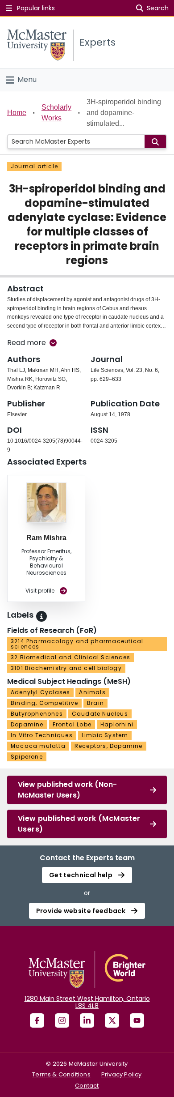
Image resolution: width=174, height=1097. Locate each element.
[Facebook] (37, 1020)
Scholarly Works (56, 112)
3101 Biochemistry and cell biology (66, 668)
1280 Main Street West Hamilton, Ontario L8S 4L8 (87, 1002)
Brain (95, 703)
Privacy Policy (121, 1074)
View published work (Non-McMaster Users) (67, 789)
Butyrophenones (37, 713)
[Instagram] (62, 1020)
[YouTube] (137, 1020)
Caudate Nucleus (100, 713)
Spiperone (27, 756)
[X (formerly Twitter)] (112, 1020)
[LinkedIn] (87, 1020)
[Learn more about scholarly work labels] (41, 616)
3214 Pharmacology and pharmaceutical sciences (77, 643)
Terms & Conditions (61, 1074)
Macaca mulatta (38, 746)
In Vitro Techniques (42, 735)
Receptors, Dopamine (109, 746)
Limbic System (105, 735)
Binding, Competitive (44, 703)
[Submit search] (155, 141)
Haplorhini (116, 724)
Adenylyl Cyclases (40, 692)
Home (16, 112)
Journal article (34, 166)
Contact (87, 1085)
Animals (92, 692)
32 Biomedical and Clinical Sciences (70, 657)
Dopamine (27, 724)
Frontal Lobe (72, 724)
